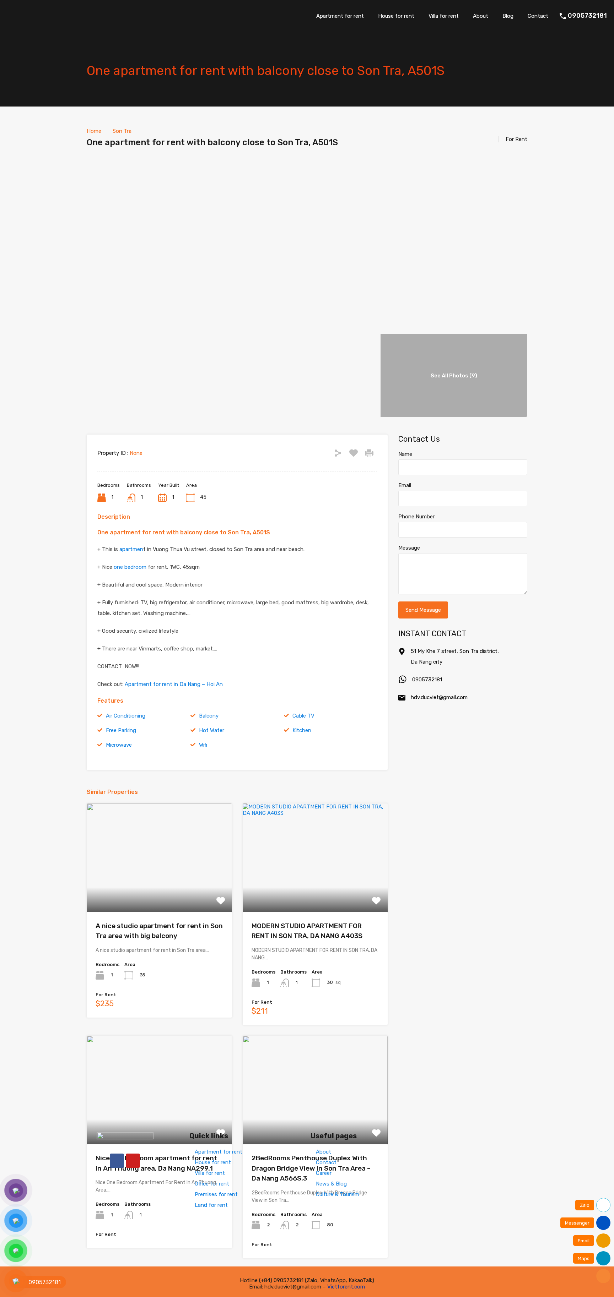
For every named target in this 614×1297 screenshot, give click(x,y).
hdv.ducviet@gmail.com (439, 697)
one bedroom (129, 567)
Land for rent (211, 1205)
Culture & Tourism (337, 1194)
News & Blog (331, 1184)
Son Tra (122, 131)
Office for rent (212, 1184)
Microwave (119, 745)
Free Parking (121, 730)
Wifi (203, 745)
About (480, 16)
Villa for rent (444, 16)
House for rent (396, 16)
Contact (538, 16)
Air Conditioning (125, 716)
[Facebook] (117, 1161)
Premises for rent (216, 1194)
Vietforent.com (346, 1287)
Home (94, 131)
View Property (159, 890)
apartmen (131, 549)
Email (404, 485)
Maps (583, 1258)
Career (324, 1173)
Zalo (584, 1205)
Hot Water (211, 730)
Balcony (209, 716)
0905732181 (587, 16)
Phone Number (416, 516)
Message (409, 548)
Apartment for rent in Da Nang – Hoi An (174, 684)
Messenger (577, 1223)
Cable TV (303, 716)
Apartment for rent (340, 16)
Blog (507, 16)
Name (405, 454)
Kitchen (301, 730)
